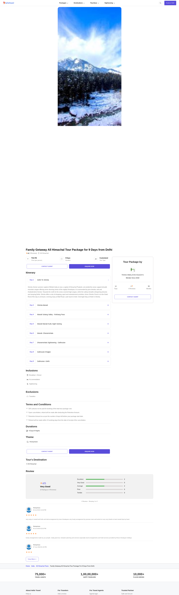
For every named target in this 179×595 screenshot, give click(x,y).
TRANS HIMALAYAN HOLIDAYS (133, 275)
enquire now (89, 266)
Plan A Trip (170, 3)
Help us (28, 594)
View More (31, 559)
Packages (62, 3)
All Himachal (44, 253)
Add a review (62, 594)
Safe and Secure (126, 594)
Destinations (78, 3)
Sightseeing (109, 3)
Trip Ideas (93, 3)
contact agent (47, 266)
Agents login (94, 594)
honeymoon (34, 442)
